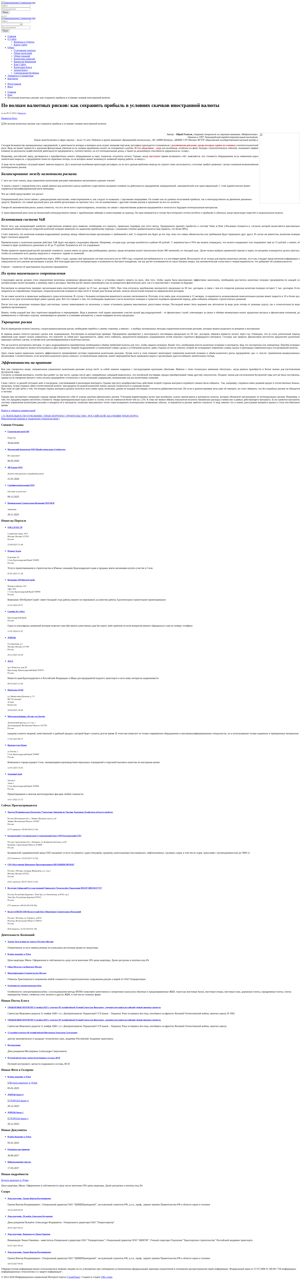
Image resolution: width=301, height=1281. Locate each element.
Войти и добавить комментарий (18, 410)
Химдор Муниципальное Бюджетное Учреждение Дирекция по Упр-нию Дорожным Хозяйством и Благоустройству (60, 812)
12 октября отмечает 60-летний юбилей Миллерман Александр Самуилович (42, 1032)
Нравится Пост (9, 118)
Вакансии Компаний (25, 61)
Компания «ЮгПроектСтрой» (21, 580)
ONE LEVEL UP (15, 527)
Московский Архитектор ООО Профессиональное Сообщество (37, 449)
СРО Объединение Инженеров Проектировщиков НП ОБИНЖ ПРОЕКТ (41, 864)
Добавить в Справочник (21, 75)
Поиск (5, 12)
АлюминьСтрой (15, 774)
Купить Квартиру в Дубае (19, 1137)
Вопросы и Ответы (24, 42)
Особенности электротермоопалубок (24, 985)
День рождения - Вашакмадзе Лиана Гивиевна (29, 1234)
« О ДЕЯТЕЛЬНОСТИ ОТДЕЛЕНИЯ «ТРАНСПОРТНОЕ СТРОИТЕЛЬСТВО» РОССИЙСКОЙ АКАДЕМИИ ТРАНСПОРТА (69, 416)
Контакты (13, 78)
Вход (10, 86)
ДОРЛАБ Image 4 (16, 1094)
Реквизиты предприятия (19, 1149)
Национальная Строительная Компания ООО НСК (31, 503)
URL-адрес (107, 1277)
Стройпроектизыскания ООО (21, 485)
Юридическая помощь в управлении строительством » (30, 418)
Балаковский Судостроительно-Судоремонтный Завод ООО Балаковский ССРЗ (44, 836)
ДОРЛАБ (12, 637)
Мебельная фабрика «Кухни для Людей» (26, 716)
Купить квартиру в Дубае (19, 954)
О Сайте (12, 39)
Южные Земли (14, 551)
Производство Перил (17, 745)
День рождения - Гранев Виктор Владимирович (29, 1198)
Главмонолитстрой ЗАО (18, 431)
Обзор (11, 47)
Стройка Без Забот (16, 611)
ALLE (10, 661)
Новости (22, 113)
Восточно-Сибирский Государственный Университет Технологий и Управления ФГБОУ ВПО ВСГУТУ (55, 888)
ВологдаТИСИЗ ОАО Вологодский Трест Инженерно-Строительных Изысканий (44, 911)
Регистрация (14, 84)
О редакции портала (25, 50)
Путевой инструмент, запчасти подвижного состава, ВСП (34, 1058)
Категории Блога (23, 67)
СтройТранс (73, 1277)
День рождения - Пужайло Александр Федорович (30, 1216)
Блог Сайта (20, 64)
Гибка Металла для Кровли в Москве (25, 967)
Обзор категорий (23, 53)
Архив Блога (21, 70)
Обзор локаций (22, 56)
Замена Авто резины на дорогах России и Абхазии (30, 941)
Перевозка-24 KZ (16, 690)
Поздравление (14, 1045)
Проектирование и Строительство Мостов (27, 973)
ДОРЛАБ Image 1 (16, 1112)
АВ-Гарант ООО (15, 467)
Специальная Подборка (26, 73)
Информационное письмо (19, 1162)
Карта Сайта (20, 44)
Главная (12, 36)
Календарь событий (24, 58)
